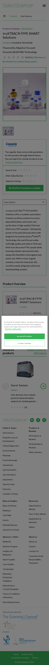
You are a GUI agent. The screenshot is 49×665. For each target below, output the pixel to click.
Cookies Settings (24, 343)
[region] (24, 332)
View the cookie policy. (13, 329)
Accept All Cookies (24, 336)
